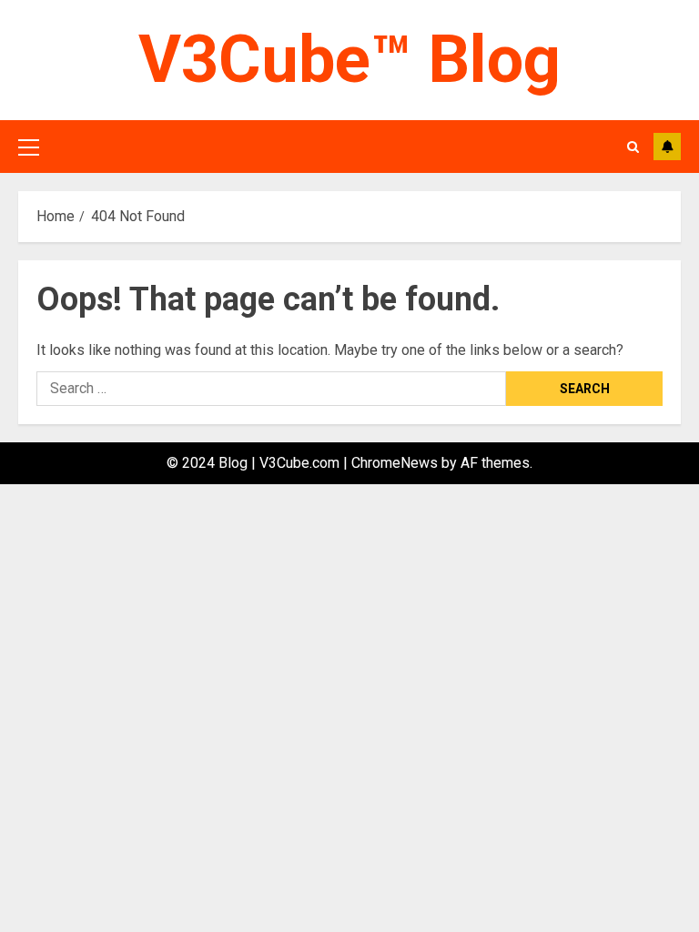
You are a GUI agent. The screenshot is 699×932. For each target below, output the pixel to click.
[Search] (633, 147)
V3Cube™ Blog (349, 59)
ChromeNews (394, 462)
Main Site (667, 146)
